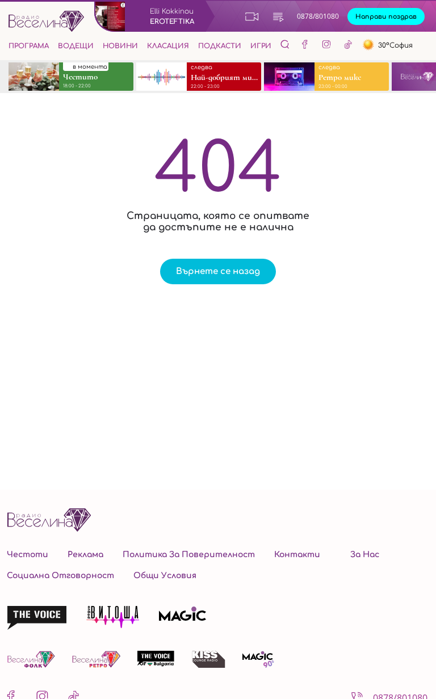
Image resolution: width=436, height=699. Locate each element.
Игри (260, 46)
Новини (120, 46)
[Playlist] (278, 16)
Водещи (76, 46)
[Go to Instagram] (326, 46)
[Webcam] (252, 16)
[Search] (285, 44)
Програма (29, 46)
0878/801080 (318, 16)
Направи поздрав (386, 16)
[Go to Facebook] (305, 46)
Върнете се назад (218, 271)
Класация (168, 46)
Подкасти (219, 46)
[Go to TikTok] (348, 46)
